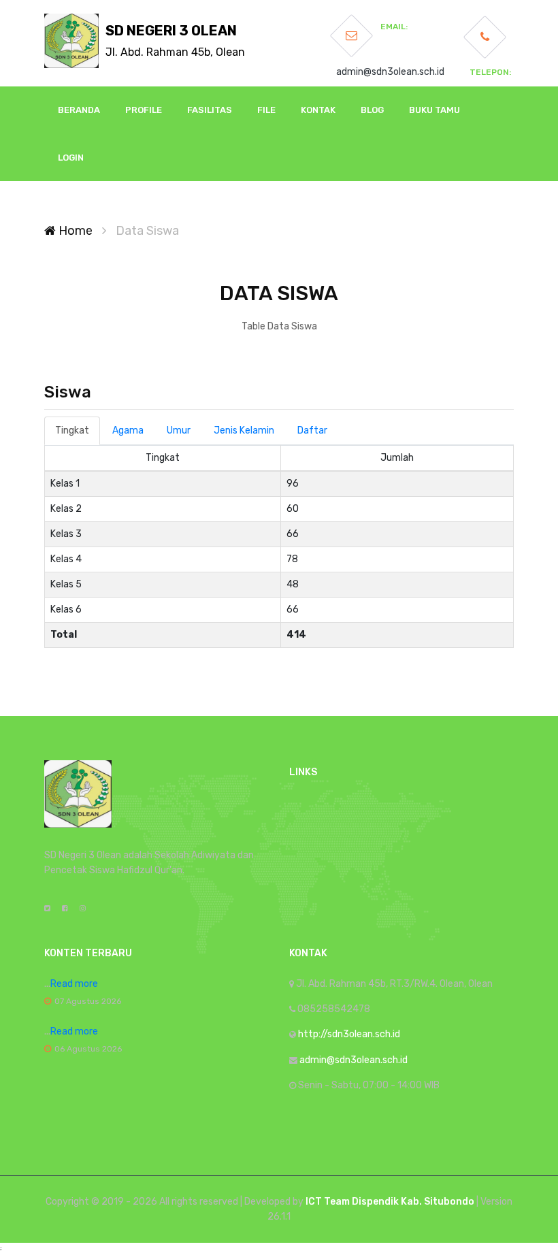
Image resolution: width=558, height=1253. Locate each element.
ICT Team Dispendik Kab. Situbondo (390, 1201)
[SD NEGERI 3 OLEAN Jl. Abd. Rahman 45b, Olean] (71, 41)
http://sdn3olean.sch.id (349, 1034)
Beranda (79, 110)
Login (71, 157)
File (266, 110)
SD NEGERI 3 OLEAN (175, 40)
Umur (179, 430)
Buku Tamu (434, 110)
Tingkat (72, 430)
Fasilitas (209, 110)
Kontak (318, 110)
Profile (143, 110)
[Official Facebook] (65, 909)
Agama (128, 430)
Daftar (312, 430)
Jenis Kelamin (244, 430)
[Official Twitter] (47, 909)
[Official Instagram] (83, 909)
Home (74, 230)
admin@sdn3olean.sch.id (390, 72)
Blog (372, 110)
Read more (74, 984)
